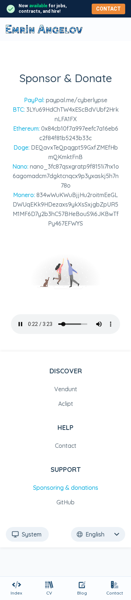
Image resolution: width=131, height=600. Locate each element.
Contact (108, 9)
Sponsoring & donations (65, 487)
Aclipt (65, 403)
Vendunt (65, 389)
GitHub (65, 502)
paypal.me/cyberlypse (76, 100)
